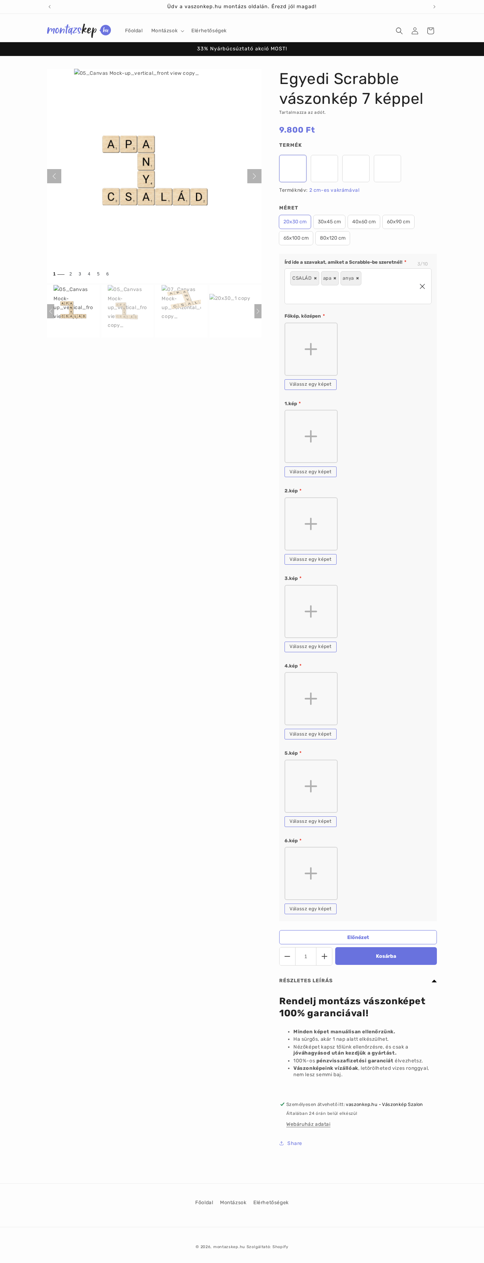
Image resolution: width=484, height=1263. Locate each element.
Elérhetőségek (271, 1203)
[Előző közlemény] (49, 6)
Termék (290, 145)
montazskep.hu (229, 1247)
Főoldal (204, 1203)
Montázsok (233, 1203)
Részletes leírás (306, 981)
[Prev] (50, 311)
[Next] (257, 311)
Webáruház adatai (308, 1124)
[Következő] (254, 176)
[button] (167, 30)
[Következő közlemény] (434, 6)
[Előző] (54, 176)
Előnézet (358, 937)
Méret (288, 208)
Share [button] (294, 1143)
